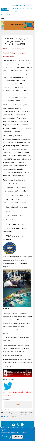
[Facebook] (2, 417)
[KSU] (5, 8)
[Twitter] (10, 417)
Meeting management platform (17, 29)
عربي (3, 2)
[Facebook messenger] (4, 417)
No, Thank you (17, 437)
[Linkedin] (7, 417)
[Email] (18, 417)
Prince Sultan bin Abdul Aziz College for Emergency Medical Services (22, 8)
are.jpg (18, 404)
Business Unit (5, 15)
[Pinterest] (13, 417)
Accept (6, 437)
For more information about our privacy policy (13, 432)
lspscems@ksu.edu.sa (24, 320)
